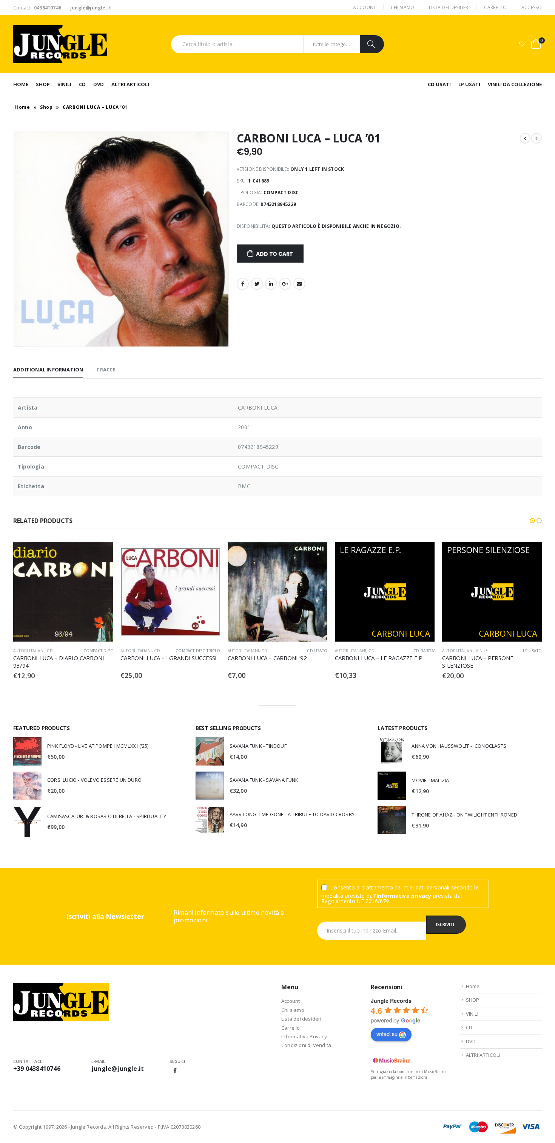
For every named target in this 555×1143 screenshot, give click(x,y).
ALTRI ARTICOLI (130, 84)
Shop (46, 107)
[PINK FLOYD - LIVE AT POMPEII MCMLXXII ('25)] (27, 751)
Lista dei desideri (449, 7)
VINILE (482, 650)
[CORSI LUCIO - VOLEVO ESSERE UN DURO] (27, 786)
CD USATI (439, 84)
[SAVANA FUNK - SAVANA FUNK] (210, 786)
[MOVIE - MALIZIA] (392, 786)
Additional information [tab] (48, 369)
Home (20, 84)
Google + (285, 284)
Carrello (495, 7)
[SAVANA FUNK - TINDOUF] (210, 751)
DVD (98, 84)
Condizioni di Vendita (306, 1045)
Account (364, 7)
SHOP (43, 84)
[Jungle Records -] (60, 44)
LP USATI (469, 84)
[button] (532, 520)
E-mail (299, 284)
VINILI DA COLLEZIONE (515, 84)
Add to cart (274, 254)
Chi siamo (403, 7)
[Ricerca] (372, 44)
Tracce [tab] (105, 369)
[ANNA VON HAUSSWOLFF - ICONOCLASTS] (392, 751)
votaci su (387, 1034)
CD (82, 84)
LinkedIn (271, 284)
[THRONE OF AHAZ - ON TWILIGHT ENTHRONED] (392, 820)
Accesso (531, 7)
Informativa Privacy (304, 1036)
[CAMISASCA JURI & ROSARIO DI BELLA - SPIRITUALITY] (27, 822)
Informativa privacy (404, 895)
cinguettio (257, 284)
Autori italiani (29, 650)
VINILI (64, 84)
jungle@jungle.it (117, 1068)
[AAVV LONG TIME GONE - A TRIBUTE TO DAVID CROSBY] (210, 820)
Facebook (243, 284)
